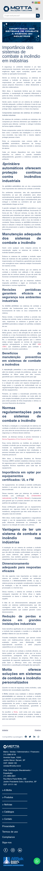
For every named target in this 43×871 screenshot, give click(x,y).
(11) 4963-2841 (9, 776)
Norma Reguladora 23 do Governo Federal (17, 439)
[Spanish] (39, 2)
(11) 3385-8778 (9, 755)
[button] (37, 9)
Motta (15, 712)
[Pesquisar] (38, 16)
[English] (33, 2)
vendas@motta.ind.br (12, 766)
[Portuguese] (36, 2)
